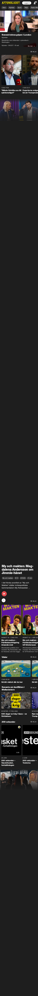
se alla (33, 52)
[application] (19, 21)
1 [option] (3, 600)
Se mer (30, 46)
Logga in (27, 3)
